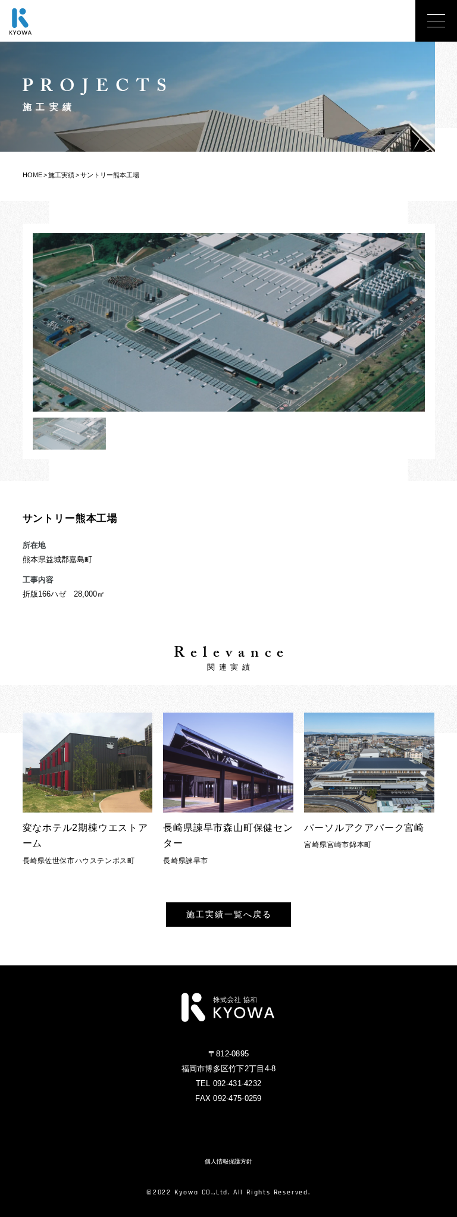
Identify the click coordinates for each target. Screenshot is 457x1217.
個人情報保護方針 (228, 1162)
